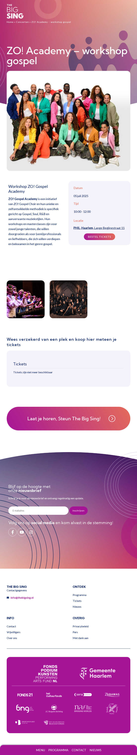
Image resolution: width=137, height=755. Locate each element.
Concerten (22, 22)
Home (10, 22)
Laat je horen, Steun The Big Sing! (64, 418)
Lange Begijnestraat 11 (99, 228)
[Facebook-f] (12, 532)
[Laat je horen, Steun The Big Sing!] (112, 418)
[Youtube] (22, 532)
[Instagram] (31, 532)
